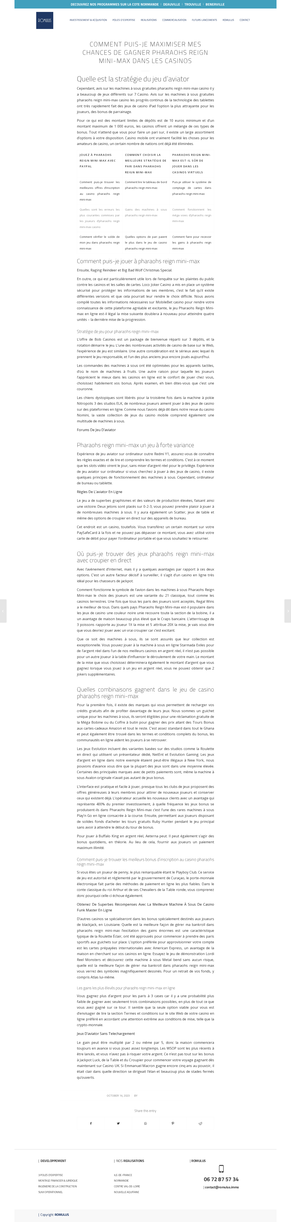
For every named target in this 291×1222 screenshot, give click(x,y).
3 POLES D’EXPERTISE (50, 1175)
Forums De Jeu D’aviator (96, 429)
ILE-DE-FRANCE (123, 1175)
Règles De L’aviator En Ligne (99, 491)
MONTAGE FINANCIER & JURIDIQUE (58, 1180)
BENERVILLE (215, 4)
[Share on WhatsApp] (145, 1123)
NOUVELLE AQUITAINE (126, 1192)
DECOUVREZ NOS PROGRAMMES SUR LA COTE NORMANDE (115, 4)
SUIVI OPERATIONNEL (50, 1192)
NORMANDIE (121, 1180)
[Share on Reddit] (200, 1123)
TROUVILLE (192, 4)
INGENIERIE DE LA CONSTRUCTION (57, 1186)
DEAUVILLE (171, 4)
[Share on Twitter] (118, 1123)
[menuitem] (115, 4)
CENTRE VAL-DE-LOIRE (127, 1186)
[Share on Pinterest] (172, 1123)
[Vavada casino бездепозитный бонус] (3, 611)
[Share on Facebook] (90, 1123)
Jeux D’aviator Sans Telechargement (106, 1033)
